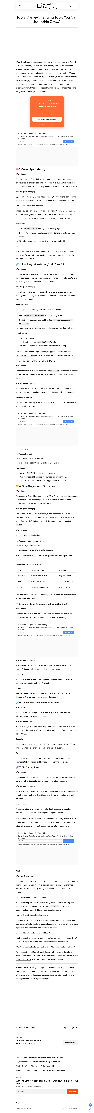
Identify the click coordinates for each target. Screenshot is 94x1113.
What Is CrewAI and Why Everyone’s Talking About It (35, 1066)
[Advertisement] (47, 45)
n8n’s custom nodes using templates (50, 255)
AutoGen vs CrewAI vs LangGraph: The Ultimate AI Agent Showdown (41, 1070)
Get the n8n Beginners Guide (47, 119)
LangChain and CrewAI (25, 355)
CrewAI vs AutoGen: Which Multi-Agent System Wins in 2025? (39, 1058)
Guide (33, 1027)
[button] (20, 5)
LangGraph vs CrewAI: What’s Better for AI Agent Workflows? (38, 1062)
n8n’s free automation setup (37, 822)
